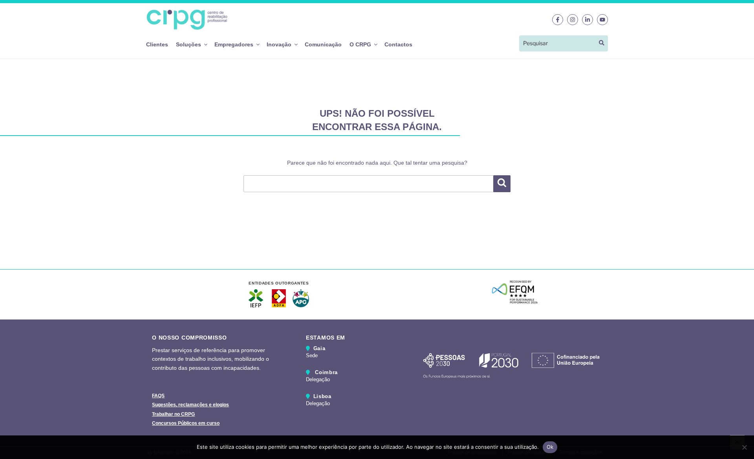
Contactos (398, 44)
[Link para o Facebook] (557, 19)
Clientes (157, 44)
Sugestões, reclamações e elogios (190, 405)
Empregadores (233, 44)
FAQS (158, 395)
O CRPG (360, 44)
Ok (550, 447)
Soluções (188, 44)
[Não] (744, 447)
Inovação (279, 44)
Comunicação (323, 44)
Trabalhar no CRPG (173, 414)
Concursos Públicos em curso (186, 423)
